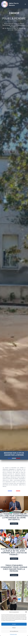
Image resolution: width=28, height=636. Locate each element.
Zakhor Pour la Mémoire (13, 4)
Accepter (14, 624)
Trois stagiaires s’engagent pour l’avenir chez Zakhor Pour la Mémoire (14, 568)
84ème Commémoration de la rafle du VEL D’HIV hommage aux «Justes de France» (14, 552)
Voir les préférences (14, 631)
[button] (26, 612)
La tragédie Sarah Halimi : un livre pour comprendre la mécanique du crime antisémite (14, 517)
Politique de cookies (13, 634)
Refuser (14, 627)
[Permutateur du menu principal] (25, 4)
